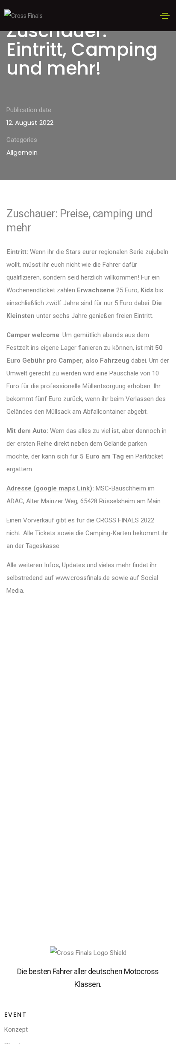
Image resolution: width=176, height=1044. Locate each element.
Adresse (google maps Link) (49, 488)
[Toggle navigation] (165, 16)
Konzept (16, 1029)
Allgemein (22, 152)
